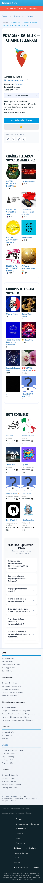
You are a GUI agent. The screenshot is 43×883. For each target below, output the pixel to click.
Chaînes (19, 819)
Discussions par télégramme (27, 824)
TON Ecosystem (8, 753)
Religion (5, 801)
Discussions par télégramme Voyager (15, 25)
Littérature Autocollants (11, 686)
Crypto (5, 745)
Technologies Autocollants (12, 692)
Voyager (19, 84)
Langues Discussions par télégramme (16, 711)
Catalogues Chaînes (10, 787)
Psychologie (30, 798)
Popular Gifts (7, 735)
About (16, 858)
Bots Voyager (15, 22)
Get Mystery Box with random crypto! (21, 8)
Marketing (19, 798)
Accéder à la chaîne (21, 120)
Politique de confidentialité (25, 848)
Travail (13, 801)
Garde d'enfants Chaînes (11, 784)
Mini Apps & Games (9, 760)
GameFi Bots (7, 671)
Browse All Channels (10, 775)
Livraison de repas (12, 496)
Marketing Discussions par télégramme (17, 717)
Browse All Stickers (9, 683)
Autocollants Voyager (30, 22)
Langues (22, 796)
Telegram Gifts (7, 763)
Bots (18, 838)
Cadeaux (19, 833)
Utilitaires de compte (26, 524)
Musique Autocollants (10, 689)
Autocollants (21, 829)
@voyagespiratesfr (14, 80)
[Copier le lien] (24, 139)
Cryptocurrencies (28, 467)
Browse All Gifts (8, 732)
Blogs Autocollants (9, 695)
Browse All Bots (8, 658)
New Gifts (5, 738)
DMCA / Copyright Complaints (26, 867)
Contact (17, 862)
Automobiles (7, 798)
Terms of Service (21, 853)
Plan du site (20, 843)
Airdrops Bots (7, 661)
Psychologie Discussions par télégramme (18, 720)
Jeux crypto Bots (8, 668)
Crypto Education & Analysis (13, 750)
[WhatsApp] (19, 139)
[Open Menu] (39, 3)
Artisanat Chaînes (9, 781)
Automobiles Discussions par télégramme (18, 714)
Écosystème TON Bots (11, 664)
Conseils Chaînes (8, 778)
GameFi (24, 496)
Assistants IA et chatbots (11, 524)
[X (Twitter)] (13, 139)
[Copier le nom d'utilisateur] (27, 80)
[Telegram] (8, 139)
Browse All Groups (9, 707)
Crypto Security (8, 757)
